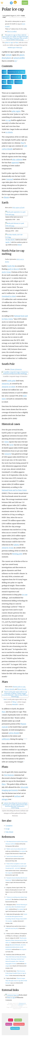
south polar (11, 381)
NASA (19, 245)
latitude (9, 55)
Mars (16, 42)
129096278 (8, 949)
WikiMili (5, 2)
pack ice (11, 269)
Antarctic (8, 454)
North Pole (11, 266)
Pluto (4, 82)
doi (6, 947)
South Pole (6, 77)
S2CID (21, 947)
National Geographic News (12, 961)
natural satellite (19, 58)
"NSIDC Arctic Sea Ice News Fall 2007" (16, 849)
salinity (16, 545)
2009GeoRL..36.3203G (20, 945)
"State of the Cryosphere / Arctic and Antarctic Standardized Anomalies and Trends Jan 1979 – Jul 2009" (15, 866)
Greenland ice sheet (9, 296)
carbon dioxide (13, 733)
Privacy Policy (15, 1028)
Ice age (7, 829)
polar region (16, 111)
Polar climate (9, 832)
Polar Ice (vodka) (11, 31)
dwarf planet (6, 58)
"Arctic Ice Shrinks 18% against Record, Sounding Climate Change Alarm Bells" (16, 917)
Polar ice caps (11, 997)
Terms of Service (19, 1024)
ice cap (8, 120)
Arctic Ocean (6, 272)
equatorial (15, 163)
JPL (17, 704)
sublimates (6, 739)
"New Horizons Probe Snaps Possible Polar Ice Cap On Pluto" (15, 973)
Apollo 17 (8, 242)
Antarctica (5, 384)
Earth (4, 72)
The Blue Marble (10, 239)
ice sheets (9, 132)
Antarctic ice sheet (8, 387)
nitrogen (5, 799)
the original (22, 851)
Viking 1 (14, 702)
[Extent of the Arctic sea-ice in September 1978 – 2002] (16, 214)
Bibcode (11, 945)
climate (6, 197)
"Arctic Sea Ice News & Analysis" (14, 856)
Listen (24, 2)
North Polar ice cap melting (16, 72)
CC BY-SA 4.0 (20, 1004)
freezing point (17, 554)
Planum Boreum (21, 689)
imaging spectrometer (10, 790)
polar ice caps (9, 42)
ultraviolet (24, 787)
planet (22, 55)
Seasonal (9, 179)
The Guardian (8, 921)
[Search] (15, 2)
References (18, 82)
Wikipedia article (22, 1003)
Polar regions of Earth (18, 207)
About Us (8, 1024)
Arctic (11, 445)
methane (17, 796)
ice (16, 61)
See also (10, 82)
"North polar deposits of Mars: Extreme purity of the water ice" (16, 940)
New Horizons (9, 775)
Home (10, 1020)
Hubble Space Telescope (15, 47)
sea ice (17, 269)
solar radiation (17, 160)
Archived (12, 844)
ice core (24, 595)
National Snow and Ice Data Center (14, 490)
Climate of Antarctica (16, 369)
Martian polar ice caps (19, 686)
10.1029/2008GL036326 (13, 947)
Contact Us (18, 1020)
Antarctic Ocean (7, 548)
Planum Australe (9, 689)
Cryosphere (8, 825)
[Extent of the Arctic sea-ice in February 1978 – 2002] (16, 226)
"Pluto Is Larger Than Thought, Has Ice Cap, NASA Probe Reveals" (16, 981)
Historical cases (15, 77)
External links (7, 87)
